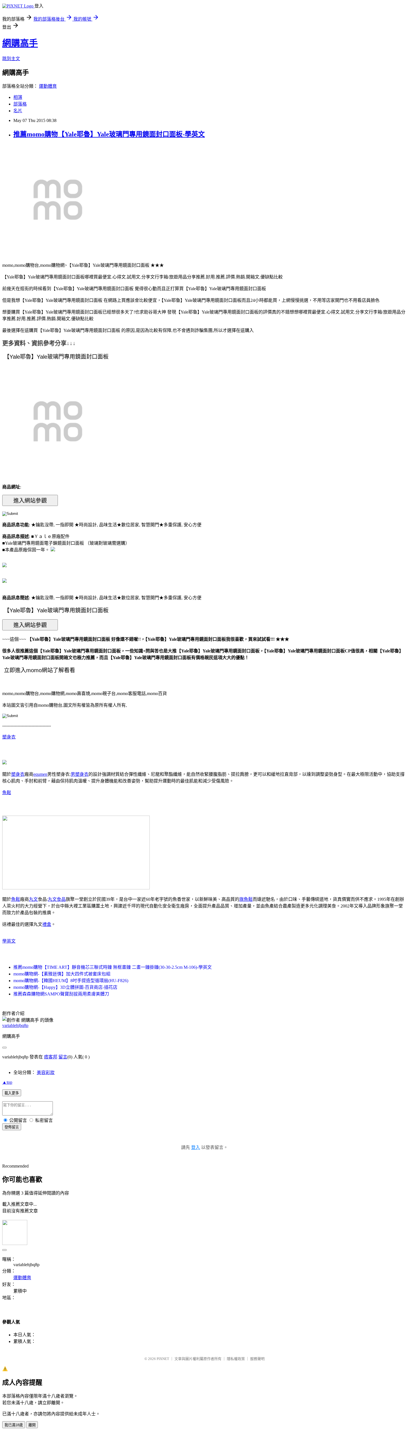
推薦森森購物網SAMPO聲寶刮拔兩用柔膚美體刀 (61, 994)
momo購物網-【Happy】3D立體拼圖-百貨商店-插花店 (65, 987)
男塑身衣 (79, 774)
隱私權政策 (236, 1359)
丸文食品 (57, 899)
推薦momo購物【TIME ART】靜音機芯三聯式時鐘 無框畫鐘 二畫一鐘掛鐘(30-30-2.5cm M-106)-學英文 (112, 967)
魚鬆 (6, 792)
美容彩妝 (46, 1072)
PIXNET (163, 1359)
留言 (62, 1057)
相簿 (17, 97)
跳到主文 (11, 58)
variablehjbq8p (15, 1025)
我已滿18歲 (13, 1425)
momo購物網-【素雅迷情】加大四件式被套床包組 (61, 974)
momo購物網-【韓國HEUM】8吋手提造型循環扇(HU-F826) (70, 980)
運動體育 (48, 86)
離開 (32, 1425)
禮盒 (46, 924)
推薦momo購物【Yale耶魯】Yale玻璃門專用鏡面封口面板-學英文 (109, 134)
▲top (7, 1082)
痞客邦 (50, 1057)
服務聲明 (257, 1359)
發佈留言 (11, 1127)
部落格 (20, 104)
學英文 (9, 941)
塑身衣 (9, 737)
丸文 (33, 899)
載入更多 (11, 1093)
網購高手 (20, 43)
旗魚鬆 (246, 899)
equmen (40, 774)
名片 (17, 110)
